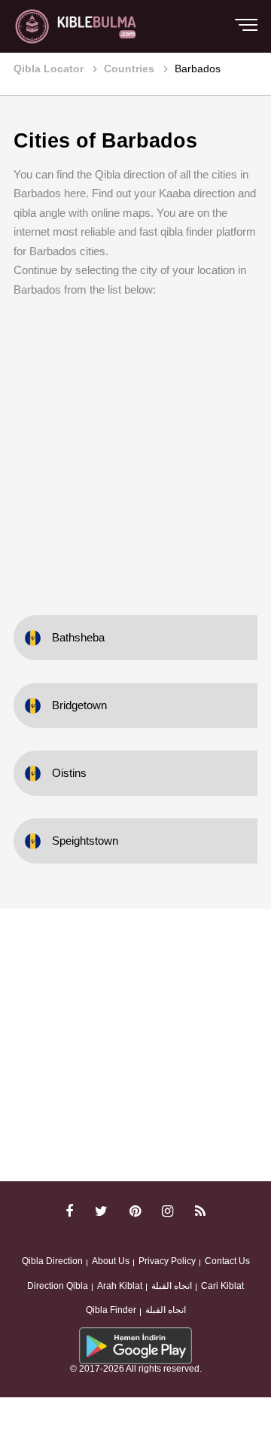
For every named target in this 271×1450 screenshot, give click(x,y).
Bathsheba (78, 637)
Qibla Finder (111, 1310)
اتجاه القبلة (171, 1286)
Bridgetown (79, 705)
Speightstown (85, 840)
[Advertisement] (135, 445)
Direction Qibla (57, 1286)
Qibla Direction (52, 1261)
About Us (110, 1261)
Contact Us (227, 1261)
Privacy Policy (167, 1261)
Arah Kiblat (119, 1286)
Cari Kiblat (222, 1286)
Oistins (69, 772)
